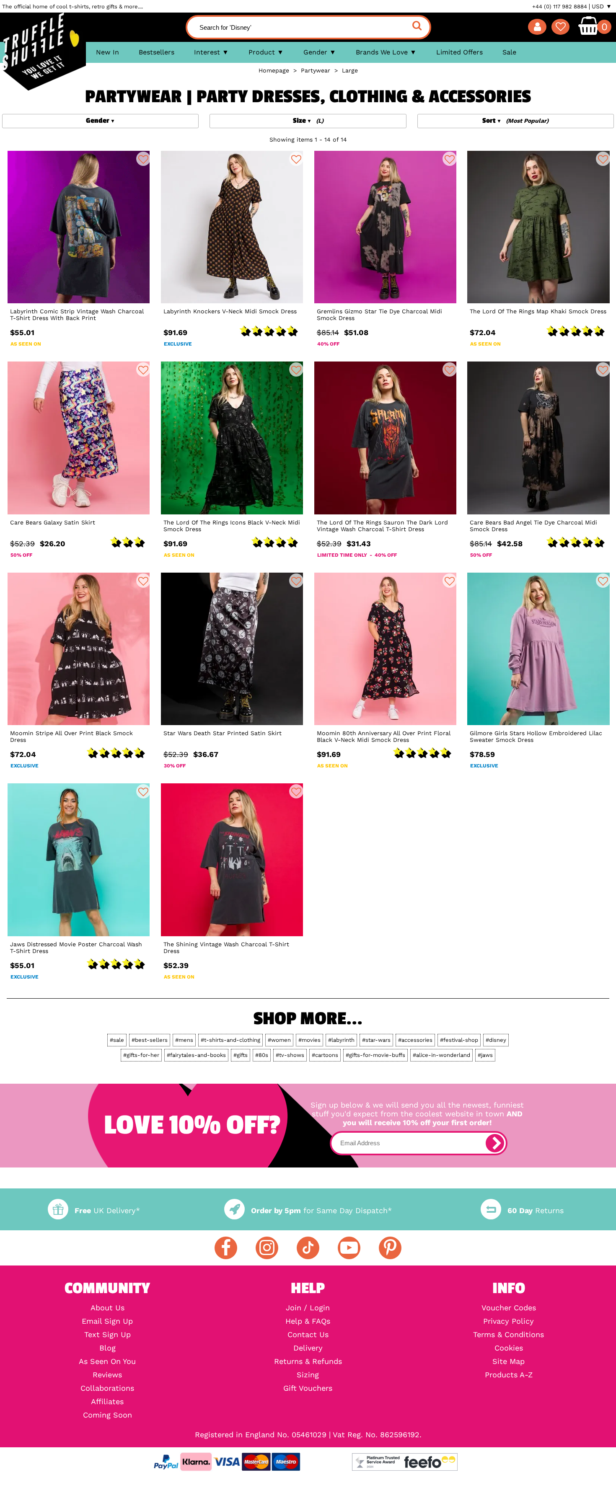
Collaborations (107, 1388)
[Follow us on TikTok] (308, 1248)
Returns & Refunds (308, 1361)
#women (279, 1040)
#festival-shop (459, 1040)
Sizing (308, 1375)
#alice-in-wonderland (441, 1055)
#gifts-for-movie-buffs (375, 1055)
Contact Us (308, 1334)
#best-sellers (150, 1040)
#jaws (485, 1055)
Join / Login (308, 1308)
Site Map (508, 1361)
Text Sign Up (107, 1334)
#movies (309, 1040)
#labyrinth (341, 1040)
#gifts (240, 1055)
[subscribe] (495, 1143)
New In (107, 52)
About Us (107, 1308)
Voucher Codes (508, 1308)
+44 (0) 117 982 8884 (559, 6)
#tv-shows (290, 1055)
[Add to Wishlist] (143, 159)
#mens (184, 1040)
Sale (509, 52)
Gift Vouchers (307, 1388)
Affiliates (107, 1401)
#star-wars (376, 1040)
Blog (107, 1348)
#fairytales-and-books (196, 1055)
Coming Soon (107, 1415)
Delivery (308, 1348)
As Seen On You (107, 1361)
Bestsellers (156, 52)
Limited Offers (459, 52)
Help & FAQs (307, 1321)
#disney (496, 1040)
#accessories (415, 1040)
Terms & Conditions (508, 1334)
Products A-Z (509, 1375)
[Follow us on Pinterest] (390, 1248)
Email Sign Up (107, 1321)
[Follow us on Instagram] (267, 1248)
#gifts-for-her (141, 1055)
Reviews (107, 1375)
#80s (261, 1055)
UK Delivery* (107, 1210)
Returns (535, 1210)
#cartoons (325, 1055)
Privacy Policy (508, 1321)
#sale (117, 1040)
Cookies (508, 1348)
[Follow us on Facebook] (226, 1248)
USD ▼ (602, 6)
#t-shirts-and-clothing (230, 1040)
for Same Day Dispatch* (321, 1210)
